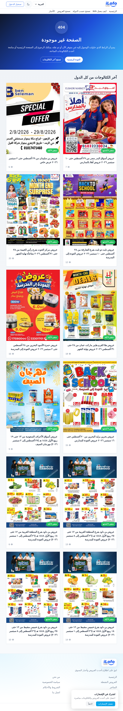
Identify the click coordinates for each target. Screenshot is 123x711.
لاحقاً (90, 704)
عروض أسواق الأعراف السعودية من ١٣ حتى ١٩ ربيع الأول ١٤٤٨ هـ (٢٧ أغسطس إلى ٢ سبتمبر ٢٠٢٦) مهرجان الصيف (34, 440)
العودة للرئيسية (73, 59)
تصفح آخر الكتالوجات (52, 59)
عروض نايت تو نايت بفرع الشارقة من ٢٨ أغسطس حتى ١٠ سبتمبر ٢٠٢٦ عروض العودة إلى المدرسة (90, 253)
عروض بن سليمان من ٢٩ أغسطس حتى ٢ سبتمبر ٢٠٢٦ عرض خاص (33, 160)
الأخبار (52, 11)
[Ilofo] (109, 662)
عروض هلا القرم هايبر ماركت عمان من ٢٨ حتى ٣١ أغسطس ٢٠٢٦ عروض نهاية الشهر (91, 347)
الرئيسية (113, 11)
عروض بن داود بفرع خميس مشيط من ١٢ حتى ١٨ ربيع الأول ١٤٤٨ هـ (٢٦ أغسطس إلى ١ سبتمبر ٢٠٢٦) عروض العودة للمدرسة (90, 631)
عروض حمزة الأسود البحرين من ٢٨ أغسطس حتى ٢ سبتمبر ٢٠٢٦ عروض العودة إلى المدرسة (34, 347)
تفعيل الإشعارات (105, 704)
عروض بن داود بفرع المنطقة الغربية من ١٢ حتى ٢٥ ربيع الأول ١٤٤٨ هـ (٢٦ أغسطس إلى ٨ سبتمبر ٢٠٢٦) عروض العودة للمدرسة (90, 536)
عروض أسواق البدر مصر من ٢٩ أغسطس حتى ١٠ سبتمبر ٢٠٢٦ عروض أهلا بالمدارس (90, 160)
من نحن (56, 677)
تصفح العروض (63, 11)
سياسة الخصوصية (51, 682)
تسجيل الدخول (15, 4)
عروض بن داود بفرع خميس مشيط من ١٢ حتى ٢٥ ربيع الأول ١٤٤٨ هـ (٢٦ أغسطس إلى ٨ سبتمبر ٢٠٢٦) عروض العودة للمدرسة (33, 631)
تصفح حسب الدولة (81, 11)
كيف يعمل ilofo (100, 11)
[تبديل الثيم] (28, 4)
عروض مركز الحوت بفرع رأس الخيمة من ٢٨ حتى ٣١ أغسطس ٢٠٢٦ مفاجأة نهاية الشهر (35, 251)
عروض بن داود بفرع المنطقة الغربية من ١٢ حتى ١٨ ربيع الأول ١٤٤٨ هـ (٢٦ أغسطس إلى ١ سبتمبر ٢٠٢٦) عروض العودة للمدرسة (33, 536)
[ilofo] (111, 4)
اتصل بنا (56, 692)
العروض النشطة (109, 682)
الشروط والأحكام (51, 687)
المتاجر (113, 687)
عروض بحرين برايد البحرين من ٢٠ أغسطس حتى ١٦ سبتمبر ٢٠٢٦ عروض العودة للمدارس (90, 438)
